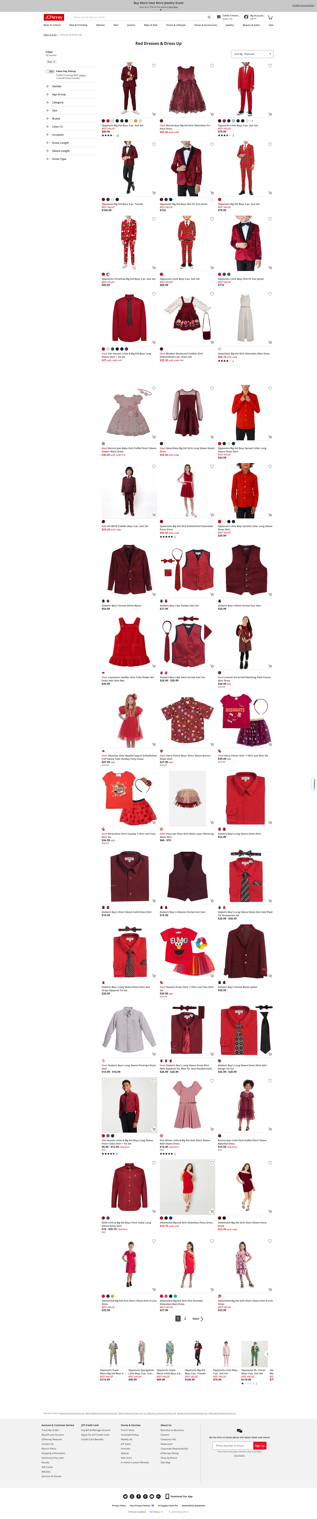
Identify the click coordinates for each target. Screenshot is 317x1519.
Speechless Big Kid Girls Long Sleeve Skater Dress (187, 450)
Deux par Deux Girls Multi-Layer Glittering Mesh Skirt (187, 835)
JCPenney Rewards (52, 1439)
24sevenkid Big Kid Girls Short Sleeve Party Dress (242, 1224)
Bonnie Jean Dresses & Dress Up (192, 1413)
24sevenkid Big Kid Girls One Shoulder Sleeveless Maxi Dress (181, 1302)
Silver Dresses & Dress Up (130, 1413)
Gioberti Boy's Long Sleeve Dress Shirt (239, 833)
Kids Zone (126, 1457)
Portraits (125, 1448)
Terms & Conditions (137, 1511)
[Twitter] (126, 1496)
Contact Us (47, 1443)
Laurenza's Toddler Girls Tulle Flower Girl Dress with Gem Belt (128, 679)
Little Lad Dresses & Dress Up (222, 1413)
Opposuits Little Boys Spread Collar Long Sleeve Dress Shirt (245, 528)
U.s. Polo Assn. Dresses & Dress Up (159, 1413)
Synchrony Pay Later (53, 1457)
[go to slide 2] (155, 10)
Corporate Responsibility (174, 1448)
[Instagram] (132, 1496)
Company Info (168, 1439)
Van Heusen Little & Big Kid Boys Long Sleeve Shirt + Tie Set (126, 355)
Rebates (46, 1471)
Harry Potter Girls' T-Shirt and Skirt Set (243, 755)
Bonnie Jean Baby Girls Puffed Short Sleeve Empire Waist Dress (129, 450)
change (82, 75)
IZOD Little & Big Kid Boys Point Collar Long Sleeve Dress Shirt (126, 1224)
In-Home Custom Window (135, 1462)
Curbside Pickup (130, 1434)
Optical (125, 1453)
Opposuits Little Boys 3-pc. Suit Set (238, 125)
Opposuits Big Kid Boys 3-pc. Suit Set (122, 125)
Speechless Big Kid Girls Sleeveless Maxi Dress (244, 353)
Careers (165, 1434)
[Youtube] (152, 1496)
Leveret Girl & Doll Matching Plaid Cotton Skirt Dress (244, 679)
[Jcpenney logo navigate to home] (54, 17)
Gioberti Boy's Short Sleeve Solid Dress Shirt (127, 912)
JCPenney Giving (169, 1453)
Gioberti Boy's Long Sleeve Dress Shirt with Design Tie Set (242, 1067)
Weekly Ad (126, 1439)
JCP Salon (126, 1443)
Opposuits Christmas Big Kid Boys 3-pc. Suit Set (129, 278)
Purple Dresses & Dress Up (72, 1413)
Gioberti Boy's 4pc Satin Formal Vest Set (182, 677)
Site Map (165, 1462)
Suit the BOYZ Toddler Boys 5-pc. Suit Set (125, 526)
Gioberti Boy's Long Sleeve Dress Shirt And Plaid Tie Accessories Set (245, 913)
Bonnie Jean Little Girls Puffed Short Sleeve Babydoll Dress (242, 1142)
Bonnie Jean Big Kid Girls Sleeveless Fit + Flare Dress (185, 127)
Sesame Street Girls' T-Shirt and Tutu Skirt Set (187, 988)
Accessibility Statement (193, 1505)
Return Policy (49, 1448)
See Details (239, 1455)
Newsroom (167, 1443)
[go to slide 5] (163, 10)
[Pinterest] (145, 1496)
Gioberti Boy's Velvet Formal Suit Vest (239, 605)
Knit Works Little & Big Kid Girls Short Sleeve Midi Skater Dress (185, 1142)
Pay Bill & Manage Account (96, 1430)
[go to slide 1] (152, 10)
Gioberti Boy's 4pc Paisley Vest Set (179, 605)
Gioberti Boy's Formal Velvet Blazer (121, 605)
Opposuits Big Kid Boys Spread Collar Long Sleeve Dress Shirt (242, 450)
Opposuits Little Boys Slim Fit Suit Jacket (241, 278)
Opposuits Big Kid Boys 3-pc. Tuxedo (122, 204)
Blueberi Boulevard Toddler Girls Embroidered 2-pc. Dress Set (181, 355)
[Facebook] (139, 1496)
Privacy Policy (119, 1505)
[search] (210, 17)
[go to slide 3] (157, 10)
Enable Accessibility (303, 5)
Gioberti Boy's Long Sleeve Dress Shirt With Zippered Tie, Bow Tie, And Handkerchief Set (185, 1067)
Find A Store (127, 1430)
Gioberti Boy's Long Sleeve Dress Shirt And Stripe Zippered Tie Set (126, 988)
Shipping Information (53, 1453)
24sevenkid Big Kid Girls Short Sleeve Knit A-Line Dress (129, 1302)
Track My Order (50, 1430)
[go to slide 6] (166, 10)
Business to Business (172, 1430)
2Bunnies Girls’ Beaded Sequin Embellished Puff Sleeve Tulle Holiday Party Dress (129, 757)
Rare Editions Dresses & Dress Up (101, 1413)
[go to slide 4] (160, 10)
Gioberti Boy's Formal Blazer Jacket (237, 987)
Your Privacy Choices (140, 1505)
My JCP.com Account (53, 1434)
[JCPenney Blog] (159, 1496)
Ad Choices (155, 1511)
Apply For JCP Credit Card (95, 1434)
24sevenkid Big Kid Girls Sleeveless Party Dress (186, 1222)
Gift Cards (47, 1467)
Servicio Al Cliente (51, 1476)
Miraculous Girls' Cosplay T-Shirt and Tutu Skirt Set (129, 835)
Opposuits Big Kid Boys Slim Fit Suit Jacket (184, 204)
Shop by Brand (169, 1457)
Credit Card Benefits (92, 1439)
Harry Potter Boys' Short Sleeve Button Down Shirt (185, 757)
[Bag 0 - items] (270, 17)
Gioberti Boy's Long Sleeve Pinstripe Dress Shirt (129, 1067)
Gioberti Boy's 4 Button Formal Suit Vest (182, 912)
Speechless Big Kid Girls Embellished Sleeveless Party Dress (186, 528)
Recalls (45, 1462)
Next (196, 1319)
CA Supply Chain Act (168, 1505)
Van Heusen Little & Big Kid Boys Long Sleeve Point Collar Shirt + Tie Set (127, 1142)
